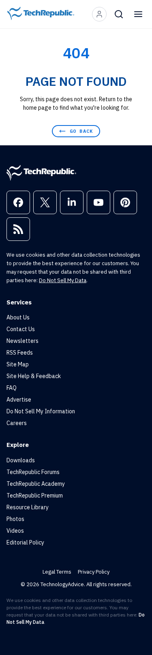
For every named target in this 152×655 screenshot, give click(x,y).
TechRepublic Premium (34, 495)
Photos (15, 519)
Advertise (18, 399)
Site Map (17, 364)
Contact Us (20, 329)
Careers (16, 423)
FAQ (11, 387)
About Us (18, 317)
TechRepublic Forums (33, 472)
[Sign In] (99, 14)
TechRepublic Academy (35, 483)
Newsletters (22, 341)
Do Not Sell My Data (62, 280)
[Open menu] (138, 14)
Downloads (20, 460)
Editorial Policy (25, 542)
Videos (15, 530)
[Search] (118, 14)
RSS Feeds (19, 352)
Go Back (81, 131)
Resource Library (27, 507)
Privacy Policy (93, 571)
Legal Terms (57, 571)
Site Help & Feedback (33, 376)
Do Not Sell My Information (40, 411)
